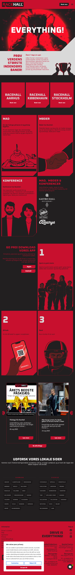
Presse (3, 537)
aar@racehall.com (68, 560)
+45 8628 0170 (52, 562)
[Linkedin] (71, 536)
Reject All (33, 563)
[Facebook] (71, 530)
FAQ (2, 532)
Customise (14, 563)
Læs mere (26, 438)
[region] (24, 556)
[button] (72, 4)
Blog (2, 541)
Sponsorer (4, 535)
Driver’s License (6, 530)
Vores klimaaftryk (7, 539)
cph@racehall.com (52, 563)
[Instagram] (71, 533)
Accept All (23, 567)
